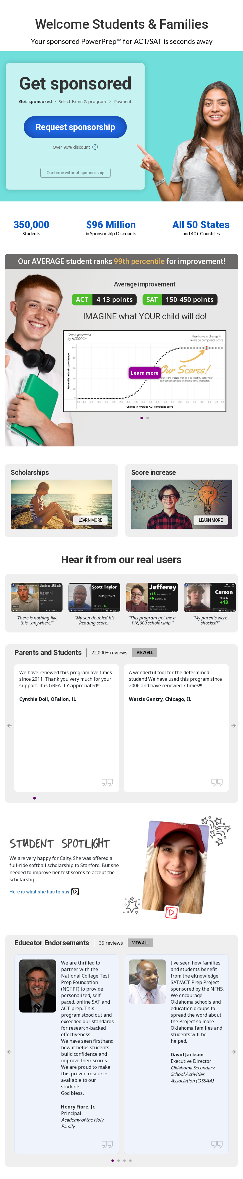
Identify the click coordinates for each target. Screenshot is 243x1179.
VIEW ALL (145, 652)
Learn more (90, 520)
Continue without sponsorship (75, 172)
